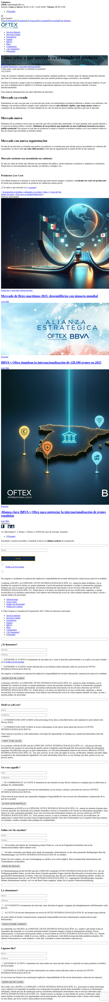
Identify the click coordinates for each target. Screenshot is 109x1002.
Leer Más (5, 301)
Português (11, 21)
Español (44, 21)
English (55, 21)
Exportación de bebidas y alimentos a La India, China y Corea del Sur (32, 192)
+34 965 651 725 (18, 2)
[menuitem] (10, 11)
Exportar (4, 66)
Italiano (22, 21)
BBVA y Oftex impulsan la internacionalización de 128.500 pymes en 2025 (51, 362)
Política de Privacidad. (15, 567)
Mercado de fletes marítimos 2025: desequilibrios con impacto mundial (49, 296)
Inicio (3, 64)
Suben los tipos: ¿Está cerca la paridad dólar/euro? (22, 194)
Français (33, 21)
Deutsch (67, 21)
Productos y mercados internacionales (24, 66)
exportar (32, 187)
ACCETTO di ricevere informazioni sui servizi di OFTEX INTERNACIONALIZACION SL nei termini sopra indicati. (55, 912)
